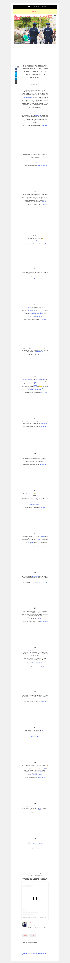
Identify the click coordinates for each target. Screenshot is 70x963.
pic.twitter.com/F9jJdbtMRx (36, 845)
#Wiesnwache (39, 273)
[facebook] (44, 16)
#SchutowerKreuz (28, 312)
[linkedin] (51, 16)
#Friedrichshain (35, 576)
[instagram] (49, 16)
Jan (39, 84)
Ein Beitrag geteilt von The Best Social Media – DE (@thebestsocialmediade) (39, 917)
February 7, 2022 (43, 546)
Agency (44, 6)
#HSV (43, 730)
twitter (32, 935)
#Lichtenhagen (40, 313)
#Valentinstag (37, 234)
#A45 (29, 650)
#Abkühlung (38, 379)
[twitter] (47, 16)
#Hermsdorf (40, 771)
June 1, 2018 (43, 319)
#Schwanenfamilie (31, 310)
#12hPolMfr (43, 201)
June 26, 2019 (43, 507)
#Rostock (29, 307)
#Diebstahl (26, 120)
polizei (25, 935)
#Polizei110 (37, 579)
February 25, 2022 (42, 666)
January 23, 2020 (42, 777)
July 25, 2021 (44, 204)
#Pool (43, 379)
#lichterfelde (35, 650)
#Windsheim (30, 542)
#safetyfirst (36, 502)
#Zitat (37, 498)
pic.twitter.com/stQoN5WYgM (35, 316)
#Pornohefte (42, 536)
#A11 (45, 768)
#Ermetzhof (38, 539)
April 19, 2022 (44, 125)
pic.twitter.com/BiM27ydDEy (35, 504)
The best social (19, 6)
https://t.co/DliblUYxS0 (35, 731)
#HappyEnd (35, 385)
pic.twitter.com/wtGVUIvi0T (36, 774)
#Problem (25, 379)
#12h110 (39, 618)
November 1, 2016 (35, 736)
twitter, (37, 80)
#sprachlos (28, 493)
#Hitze (35, 388)
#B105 (42, 310)
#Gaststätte (38, 115)
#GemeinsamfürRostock (41, 315)
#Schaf (29, 379)
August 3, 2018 (43, 392)
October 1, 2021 (44, 582)
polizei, (33, 80)
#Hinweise (39, 543)
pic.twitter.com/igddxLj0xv (35, 240)
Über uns (35, 21)
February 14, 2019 (44, 243)
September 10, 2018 (42, 165)
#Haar (24, 806)
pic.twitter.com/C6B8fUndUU (36, 662)
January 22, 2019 (43, 464)
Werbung (35, 16)
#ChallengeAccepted (38, 843)
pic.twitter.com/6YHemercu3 (36, 162)
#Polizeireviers (33, 313)
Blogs (34, 11)
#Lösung (35, 382)
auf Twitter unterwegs (27, 97)
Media (29, 6)
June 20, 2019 (42, 848)
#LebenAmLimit (42, 502)
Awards (36, 6)
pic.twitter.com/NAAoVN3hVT (35, 389)
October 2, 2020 (44, 621)
